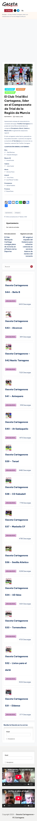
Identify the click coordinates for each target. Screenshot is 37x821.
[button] (8, 10)
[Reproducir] (4, 784)
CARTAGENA (10, 89)
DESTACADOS (10, 92)
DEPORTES (20, 89)
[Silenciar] (28, 784)
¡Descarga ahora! (10, 301)
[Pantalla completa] (31, 784)
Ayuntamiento (8, 212)
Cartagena (17, 212)
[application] (18, 777)
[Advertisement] (18, 38)
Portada (4, 14)
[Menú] (22, 10)
